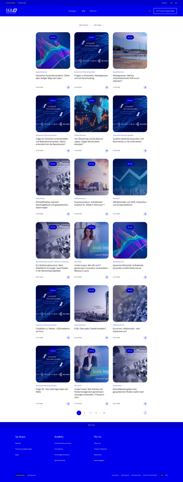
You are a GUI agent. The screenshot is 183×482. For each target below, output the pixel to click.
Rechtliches (59, 437)
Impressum (115, 475)
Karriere (164, 3)
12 (104, 413)
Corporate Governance (63, 443)
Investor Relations (100, 449)
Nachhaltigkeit (99, 460)
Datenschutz (125, 475)
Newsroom (98, 455)
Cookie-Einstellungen (150, 475)
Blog (83, 11)
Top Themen (20, 437)
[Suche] (149, 11)
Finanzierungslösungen (23, 449)
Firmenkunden (10, 3)
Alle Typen (98, 25)
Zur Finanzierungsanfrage (165, 11)
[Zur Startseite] (11, 11)
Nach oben (91, 425)
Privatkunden (22, 3)
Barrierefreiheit (60, 460)
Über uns (93, 11)
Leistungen (72, 11)
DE (171, 3)
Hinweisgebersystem (62, 455)
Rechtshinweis (136, 475)
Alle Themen (83, 25)
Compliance (59, 449)
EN (176, 3)
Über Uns (97, 437)
